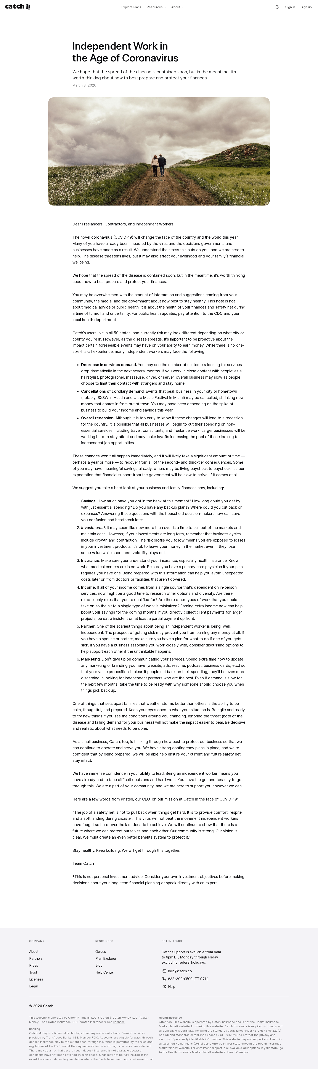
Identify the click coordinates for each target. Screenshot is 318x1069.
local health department (94, 319)
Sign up (306, 7)
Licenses (36, 979)
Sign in (290, 7)
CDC (218, 313)
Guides (100, 951)
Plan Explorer (105, 958)
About (175, 7)
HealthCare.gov (237, 1052)
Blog (99, 965)
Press (33, 965)
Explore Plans (131, 7)
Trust (33, 972)
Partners (36, 958)
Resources (155, 7)
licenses (119, 1022)
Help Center (104, 972)
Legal (33, 986)
